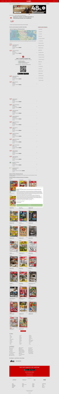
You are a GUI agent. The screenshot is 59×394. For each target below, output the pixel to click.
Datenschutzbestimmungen (40, 187)
